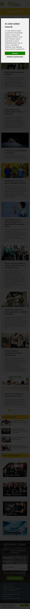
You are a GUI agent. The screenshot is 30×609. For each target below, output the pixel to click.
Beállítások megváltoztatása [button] (15, 56)
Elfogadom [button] (15, 53)
